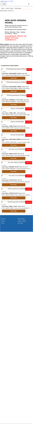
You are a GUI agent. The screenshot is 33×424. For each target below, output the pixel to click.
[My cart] (31, 4)
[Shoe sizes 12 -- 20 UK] (7, 1)
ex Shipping (4, 71)
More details (14, 78)
